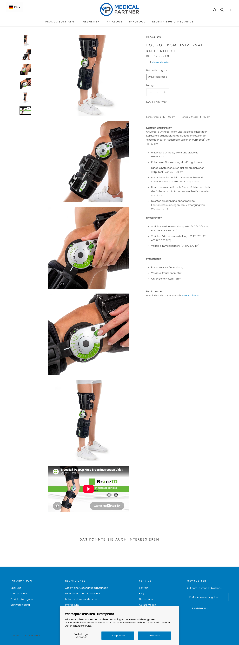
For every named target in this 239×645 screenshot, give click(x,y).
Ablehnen (154, 635)
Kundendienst (19, 593)
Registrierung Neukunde (173, 21)
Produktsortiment (60, 21)
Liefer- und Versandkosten (81, 599)
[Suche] (222, 9)
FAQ (141, 593)
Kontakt (143, 588)
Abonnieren (200, 608)
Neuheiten (91, 21)
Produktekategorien (22, 599)
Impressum (72, 604)
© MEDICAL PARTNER (26, 635)
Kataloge (114, 21)
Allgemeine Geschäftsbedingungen (86, 588)
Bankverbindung (20, 604)
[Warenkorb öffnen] (229, 9)
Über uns (16, 588)
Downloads (146, 599)
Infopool (137, 21)
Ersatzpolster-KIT (192, 295)
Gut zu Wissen (147, 604)
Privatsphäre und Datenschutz (83, 593)
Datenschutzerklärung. (78, 625)
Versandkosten (161, 62)
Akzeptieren (118, 635)
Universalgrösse (157, 76)
